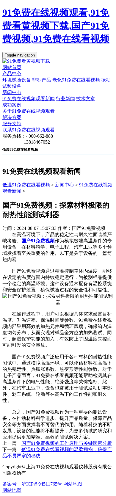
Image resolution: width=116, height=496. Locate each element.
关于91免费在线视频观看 (28, 111)
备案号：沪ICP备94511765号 (32, 483)
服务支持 (11, 123)
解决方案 (11, 117)
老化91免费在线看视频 (76, 79)
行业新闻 (65, 98)
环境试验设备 (16, 79)
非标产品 (41, 79)
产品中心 (11, 73)
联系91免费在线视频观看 (28, 129)
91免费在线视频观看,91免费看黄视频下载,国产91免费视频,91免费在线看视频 (55, 25)
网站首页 (11, 67)
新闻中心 (11, 92)
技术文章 (85, 98)
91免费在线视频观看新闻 (28, 98)
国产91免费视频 (38, 240)
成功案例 (11, 104)
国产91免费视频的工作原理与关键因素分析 (66, 443)
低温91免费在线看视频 (26, 184)
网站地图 (72, 483)
